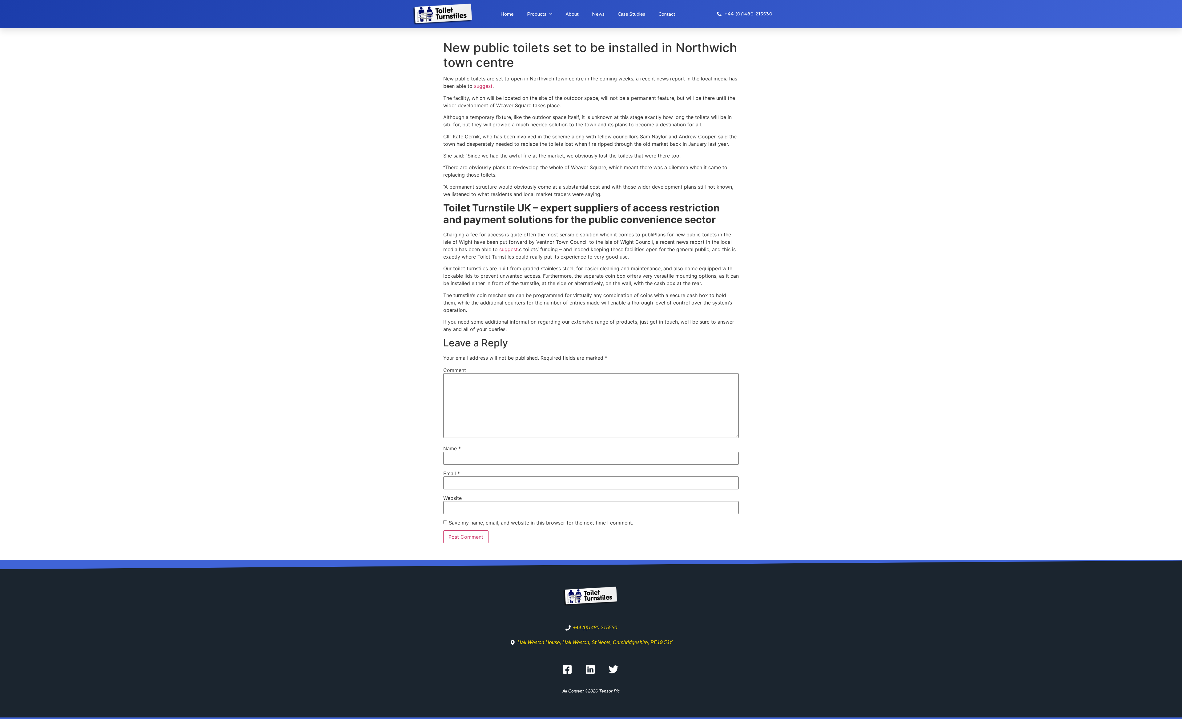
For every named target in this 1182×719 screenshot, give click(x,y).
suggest (483, 86)
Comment (454, 370)
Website (452, 498)
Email (451, 473)
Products (536, 14)
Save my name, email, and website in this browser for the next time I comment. (541, 522)
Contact (666, 14)
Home (507, 14)
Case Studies (631, 14)
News (598, 14)
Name (452, 448)
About (572, 14)
